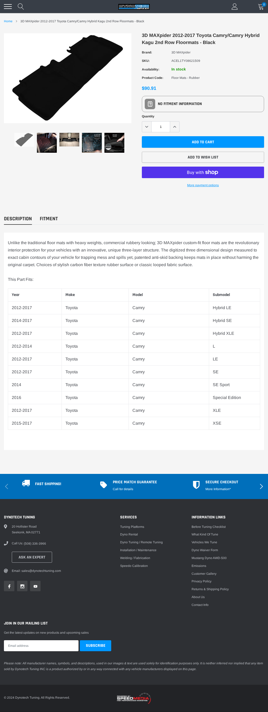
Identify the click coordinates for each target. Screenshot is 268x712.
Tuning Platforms (132, 527)
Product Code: (152, 78)
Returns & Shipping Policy (210, 589)
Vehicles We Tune (204, 542)
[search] (21, 6)
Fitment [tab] (49, 219)
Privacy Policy (201, 581)
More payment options (203, 185)
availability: (150, 69)
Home (8, 21)
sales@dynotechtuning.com (41, 571)
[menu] (8, 6)
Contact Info (200, 605)
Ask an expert (32, 557)
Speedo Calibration (134, 566)
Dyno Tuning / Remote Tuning (141, 542)
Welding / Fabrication (135, 558)
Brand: (147, 52)
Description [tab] (18, 219)
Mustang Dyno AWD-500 (209, 558)
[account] (235, 6)
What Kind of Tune (205, 534)
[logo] (134, 6)
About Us (198, 597)
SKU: (146, 61)
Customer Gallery (204, 574)
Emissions (199, 566)
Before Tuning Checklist (209, 527)
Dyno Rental (129, 534)
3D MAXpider (181, 52)
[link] (24, 140)
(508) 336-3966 (35, 543)
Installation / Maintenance (138, 550)
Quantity (148, 116)
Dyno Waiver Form (205, 550)
